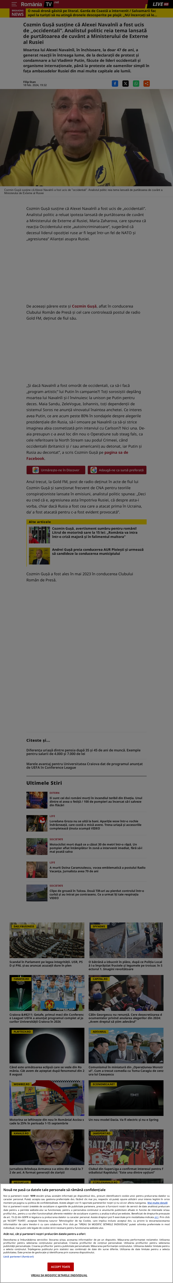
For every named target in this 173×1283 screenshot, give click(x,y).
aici (156, 1217)
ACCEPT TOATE (60, 1267)
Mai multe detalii (157, 1202)
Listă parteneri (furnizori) (18, 1256)
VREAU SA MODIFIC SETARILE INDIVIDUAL (59, 1275)
